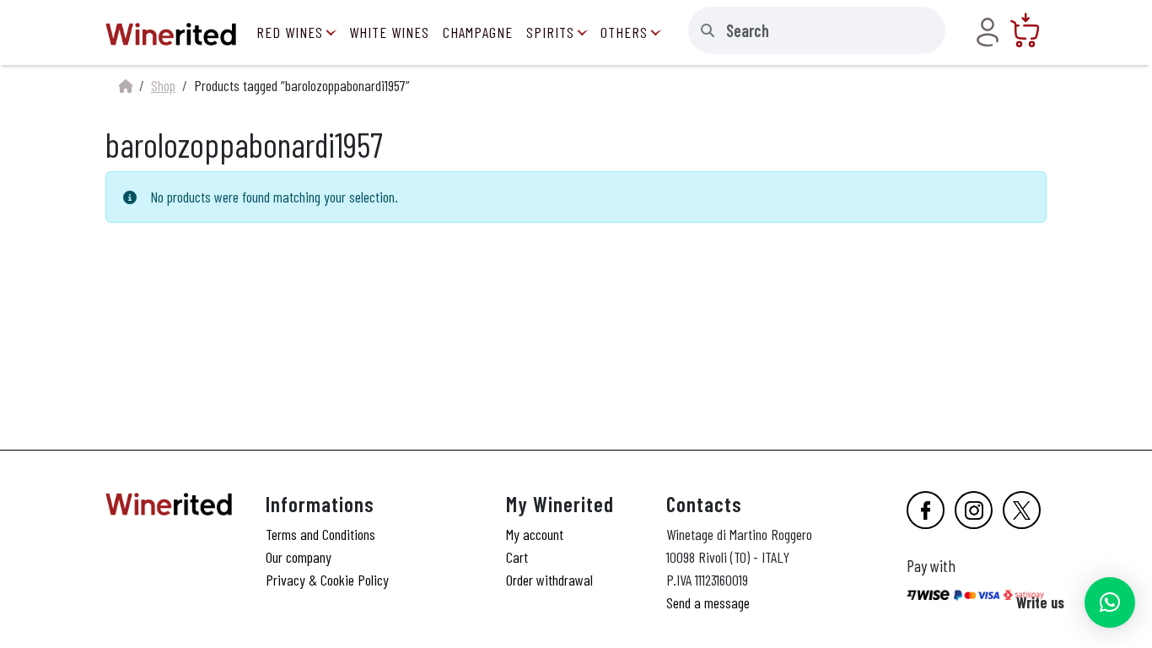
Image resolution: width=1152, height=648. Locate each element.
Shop (163, 85)
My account (534, 534)
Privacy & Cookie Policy (327, 579)
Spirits (550, 32)
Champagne (478, 32)
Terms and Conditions (320, 534)
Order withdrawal (549, 579)
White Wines (389, 32)
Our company (298, 557)
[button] (1110, 602)
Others (624, 32)
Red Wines (289, 32)
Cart (517, 557)
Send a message (708, 602)
